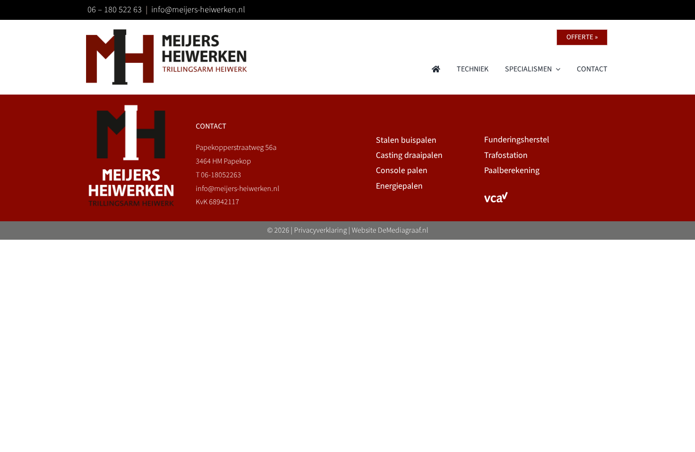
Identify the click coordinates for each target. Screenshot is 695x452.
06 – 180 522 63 (114, 10)
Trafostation (506, 155)
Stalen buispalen (406, 140)
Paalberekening (511, 170)
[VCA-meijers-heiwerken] (496, 196)
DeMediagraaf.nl (403, 230)
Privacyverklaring (320, 230)
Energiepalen (399, 186)
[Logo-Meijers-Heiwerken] (166, 33)
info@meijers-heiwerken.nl (198, 10)
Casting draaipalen (409, 155)
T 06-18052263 (218, 175)
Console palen (401, 170)
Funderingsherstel (516, 140)
